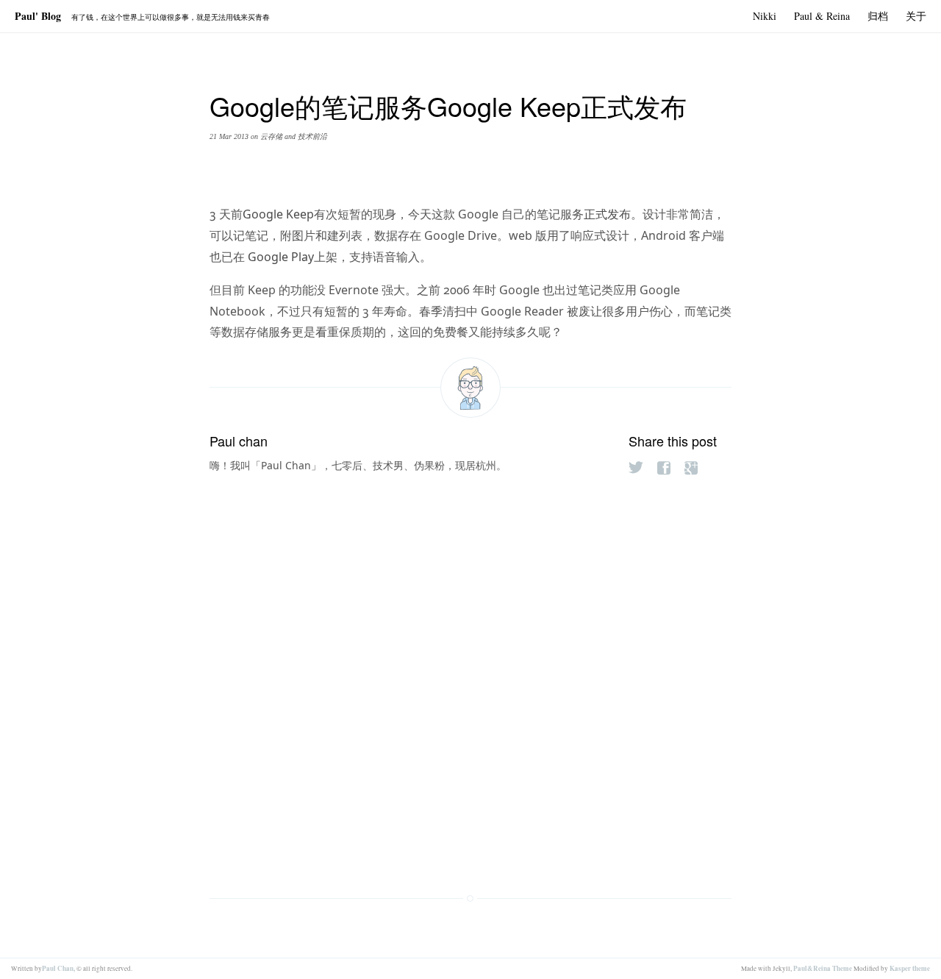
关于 (916, 16)
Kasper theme (910, 968)
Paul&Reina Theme (822, 968)
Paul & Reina (822, 16)
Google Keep (278, 214)
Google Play (279, 257)
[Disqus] (470, 671)
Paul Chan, (58, 968)
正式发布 (607, 214)
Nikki (764, 16)
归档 (877, 16)
